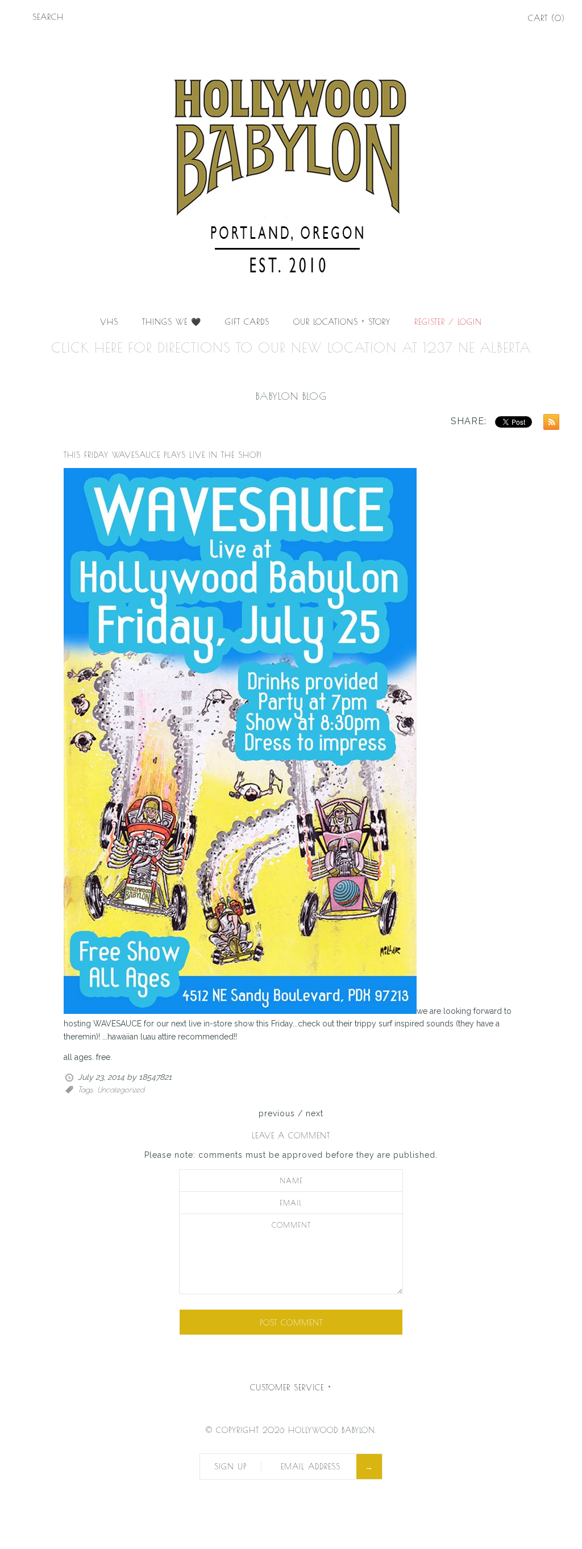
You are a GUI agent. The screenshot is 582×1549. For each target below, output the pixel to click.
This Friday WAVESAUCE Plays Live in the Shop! (163, 454)
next (314, 1113)
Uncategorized (120, 1089)
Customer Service (290, 1387)
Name (291, 1180)
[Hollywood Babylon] (291, 43)
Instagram (501, 19)
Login (470, 321)
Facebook (469, 19)
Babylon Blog (291, 396)
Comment (291, 1225)
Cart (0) (546, 18)
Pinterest (485, 19)
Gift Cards (247, 321)
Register (429, 321)
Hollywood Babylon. (332, 1430)
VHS (109, 321)
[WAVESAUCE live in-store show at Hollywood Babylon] (240, 1011)
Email (291, 1203)
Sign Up (230, 1466)
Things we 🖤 (171, 321)
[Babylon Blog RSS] (548, 423)
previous (277, 1113)
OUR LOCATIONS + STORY (341, 321)
